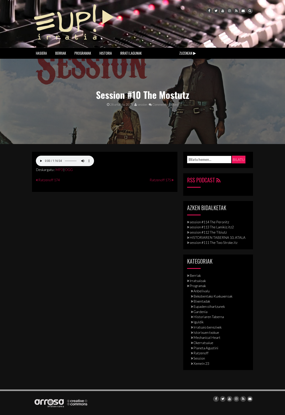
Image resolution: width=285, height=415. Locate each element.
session (142, 104)
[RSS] (236, 11)
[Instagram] (229, 11)
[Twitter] (216, 11)
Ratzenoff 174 (49, 180)
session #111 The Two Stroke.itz (214, 242)
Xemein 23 (201, 363)
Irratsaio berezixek (207, 327)
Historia (105, 53)
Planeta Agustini (205, 348)
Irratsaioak (198, 281)
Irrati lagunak (131, 53)
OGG (69, 169)
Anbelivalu (201, 291)
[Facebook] (209, 11)
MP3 (59, 169)
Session (199, 358)
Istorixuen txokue (206, 332)
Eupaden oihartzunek (209, 306)
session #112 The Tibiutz (208, 232)
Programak (82, 53)
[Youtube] (223, 11)
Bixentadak (201, 301)
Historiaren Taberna (208, 317)
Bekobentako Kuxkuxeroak (212, 296)
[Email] (243, 11)
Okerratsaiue (203, 343)
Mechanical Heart (206, 337)
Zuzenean (186, 53)
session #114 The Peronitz (209, 222)
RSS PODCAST (201, 180)
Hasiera (41, 53)
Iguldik (198, 322)
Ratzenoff (200, 353)
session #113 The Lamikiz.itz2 (212, 227)
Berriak (60, 53)
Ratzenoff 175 (160, 180)
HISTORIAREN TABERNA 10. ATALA (217, 237)
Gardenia (200, 312)
